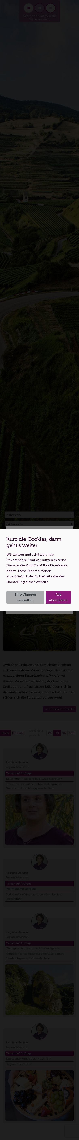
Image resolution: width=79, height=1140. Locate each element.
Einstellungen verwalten (25, 597)
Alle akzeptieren (58, 597)
